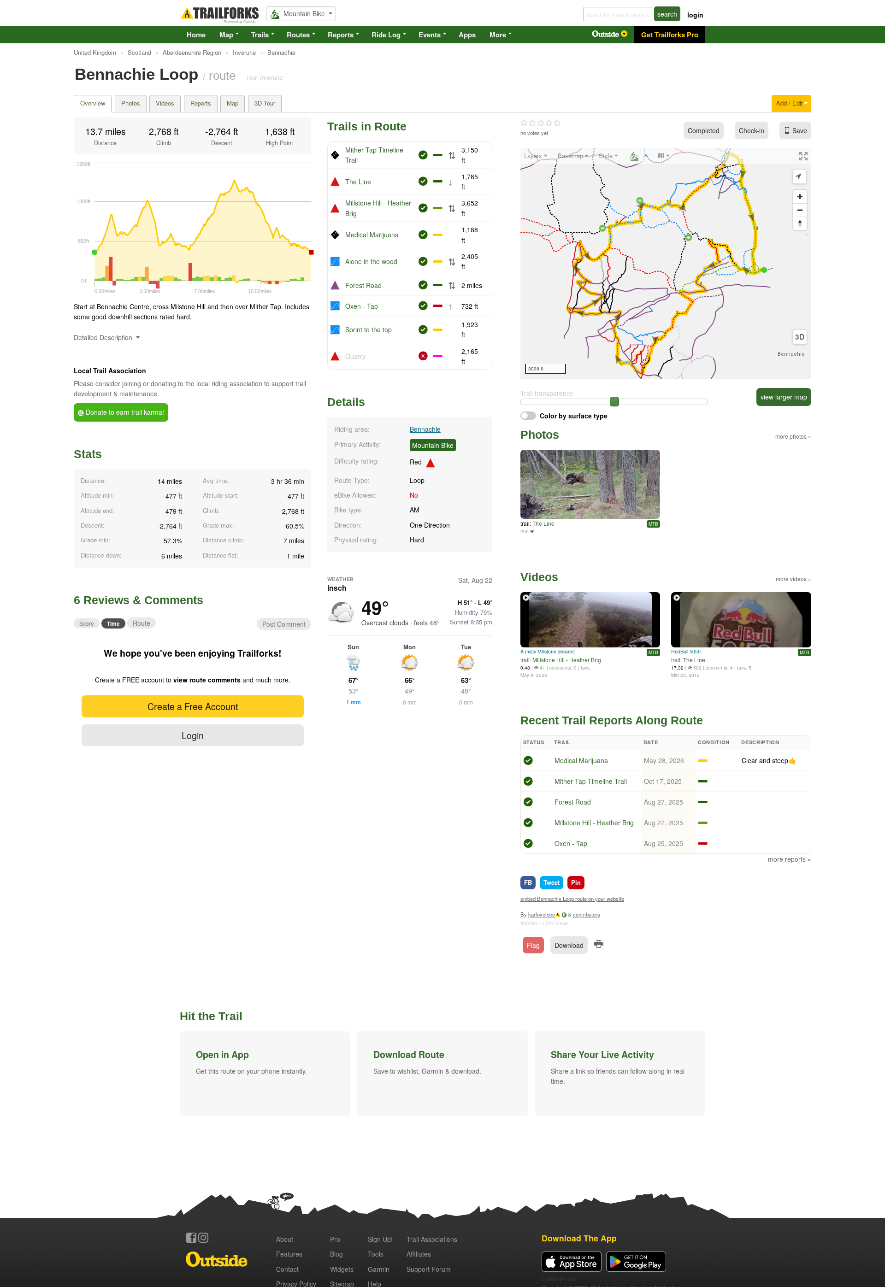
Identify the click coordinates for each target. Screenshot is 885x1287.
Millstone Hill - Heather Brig (566, 660)
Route (141, 623)
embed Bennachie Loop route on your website (572, 898)
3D (799, 337)
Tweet (551, 882)
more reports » (789, 859)
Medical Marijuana (372, 234)
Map (226, 34)
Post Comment (284, 624)
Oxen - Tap (361, 306)
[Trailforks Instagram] (203, 1237)
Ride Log (386, 34)
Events (430, 34)
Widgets (342, 1269)
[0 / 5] (540, 123)
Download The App (579, 1238)
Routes (298, 34)
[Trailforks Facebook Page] (191, 1237)
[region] (665, 263)
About (284, 1239)
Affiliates (419, 1253)
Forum (429, 1269)
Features (289, 1253)
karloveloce (541, 914)
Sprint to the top (368, 329)
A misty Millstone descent (547, 651)
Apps (467, 34)
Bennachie (425, 429)
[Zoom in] (800, 196)
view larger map (784, 396)
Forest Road (363, 285)
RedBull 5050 (686, 651)
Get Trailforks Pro (669, 34)
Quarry (355, 356)
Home (196, 34)
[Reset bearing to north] (800, 223)
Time (113, 623)
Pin (576, 882)
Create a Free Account (193, 706)
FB (528, 882)
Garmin (378, 1269)
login (695, 14)
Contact (287, 1269)
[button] (265, 1073)
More (498, 34)
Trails (260, 34)
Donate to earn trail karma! (124, 412)
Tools (376, 1253)
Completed (704, 130)
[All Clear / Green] (528, 761)
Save (799, 130)
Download (569, 945)
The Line (358, 181)
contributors (586, 914)
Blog (336, 1253)
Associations (432, 1239)
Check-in (751, 130)
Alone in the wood (371, 261)
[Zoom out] (800, 210)
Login (193, 735)
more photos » (793, 436)
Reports (341, 34)
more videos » (793, 578)
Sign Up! (380, 1239)
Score (86, 623)
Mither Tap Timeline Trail (591, 781)
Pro (335, 1239)
